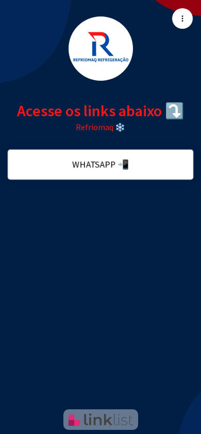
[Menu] (182, 18)
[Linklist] (101, 419)
